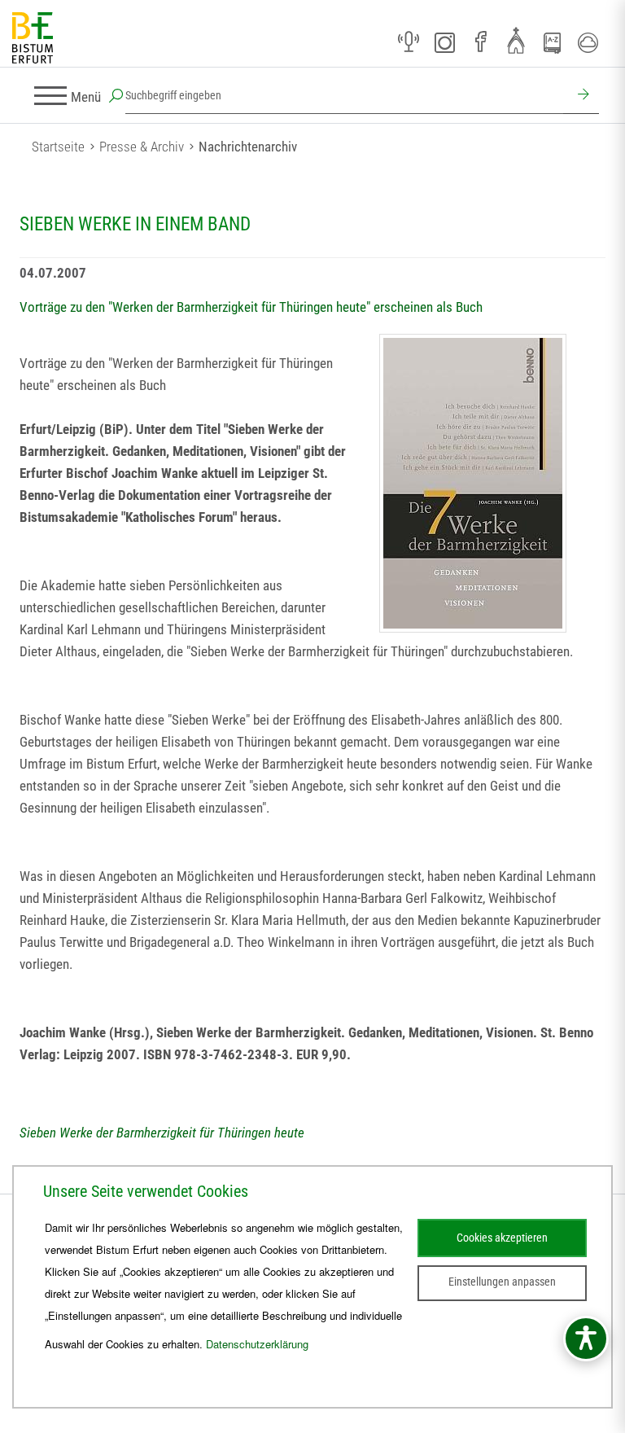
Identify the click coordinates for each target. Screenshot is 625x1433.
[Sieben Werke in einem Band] (472, 483)
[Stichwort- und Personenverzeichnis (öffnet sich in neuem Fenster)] (552, 43)
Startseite (58, 146)
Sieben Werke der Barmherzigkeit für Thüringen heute (162, 1132)
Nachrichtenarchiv (248, 146)
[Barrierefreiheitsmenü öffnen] (586, 1338)
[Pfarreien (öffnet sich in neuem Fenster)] (516, 40)
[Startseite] (32, 38)
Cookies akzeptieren (502, 1237)
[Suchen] (581, 96)
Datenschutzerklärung (257, 1344)
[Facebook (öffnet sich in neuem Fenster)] (480, 42)
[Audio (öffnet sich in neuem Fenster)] (408, 42)
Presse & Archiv (141, 146)
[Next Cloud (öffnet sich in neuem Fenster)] (587, 42)
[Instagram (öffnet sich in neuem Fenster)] (444, 42)
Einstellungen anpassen (502, 1281)
